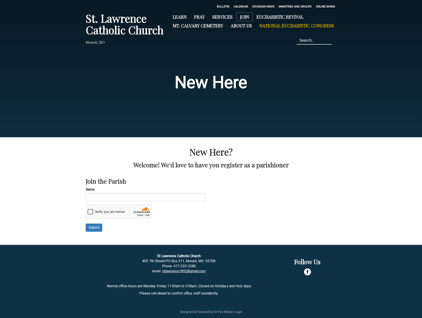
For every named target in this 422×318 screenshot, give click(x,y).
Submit (94, 227)
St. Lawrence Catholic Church (125, 24)
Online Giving (325, 6)
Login (238, 312)
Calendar (241, 6)
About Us (241, 26)
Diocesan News (263, 6)
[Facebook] (307, 271)
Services (222, 17)
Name (90, 189)
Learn (180, 17)
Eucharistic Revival (280, 17)
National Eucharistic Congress (296, 26)
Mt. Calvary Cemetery (198, 26)
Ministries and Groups (295, 6)
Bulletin (223, 6)
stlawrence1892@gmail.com (184, 271)
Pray (199, 17)
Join (244, 17)
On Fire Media (223, 312)
